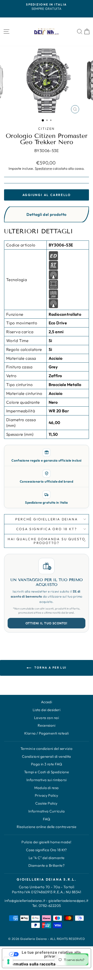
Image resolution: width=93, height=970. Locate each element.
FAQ (46, 819)
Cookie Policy (46, 803)
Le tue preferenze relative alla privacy (51, 954)
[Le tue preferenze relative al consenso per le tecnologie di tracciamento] (8, 961)
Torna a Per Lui (49, 667)
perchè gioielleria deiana (46, 519)
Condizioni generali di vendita (46, 756)
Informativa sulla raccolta (30, 964)
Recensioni (46, 725)
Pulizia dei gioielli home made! (46, 842)
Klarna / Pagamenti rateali (46, 733)
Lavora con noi (46, 717)
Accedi (46, 702)
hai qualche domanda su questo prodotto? (46, 541)
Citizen (46, 128)
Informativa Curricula (46, 811)
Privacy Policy (46, 795)
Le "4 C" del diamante (47, 858)
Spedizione (43, 168)
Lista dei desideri (47, 710)
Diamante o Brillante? (46, 865)
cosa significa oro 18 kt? (46, 529)
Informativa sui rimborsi (46, 780)
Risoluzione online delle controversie (47, 826)
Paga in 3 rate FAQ (46, 764)
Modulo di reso (46, 787)
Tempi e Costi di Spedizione (46, 772)
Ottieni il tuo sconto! (46, 623)
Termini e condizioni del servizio (46, 748)
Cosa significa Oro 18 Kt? (46, 850)
